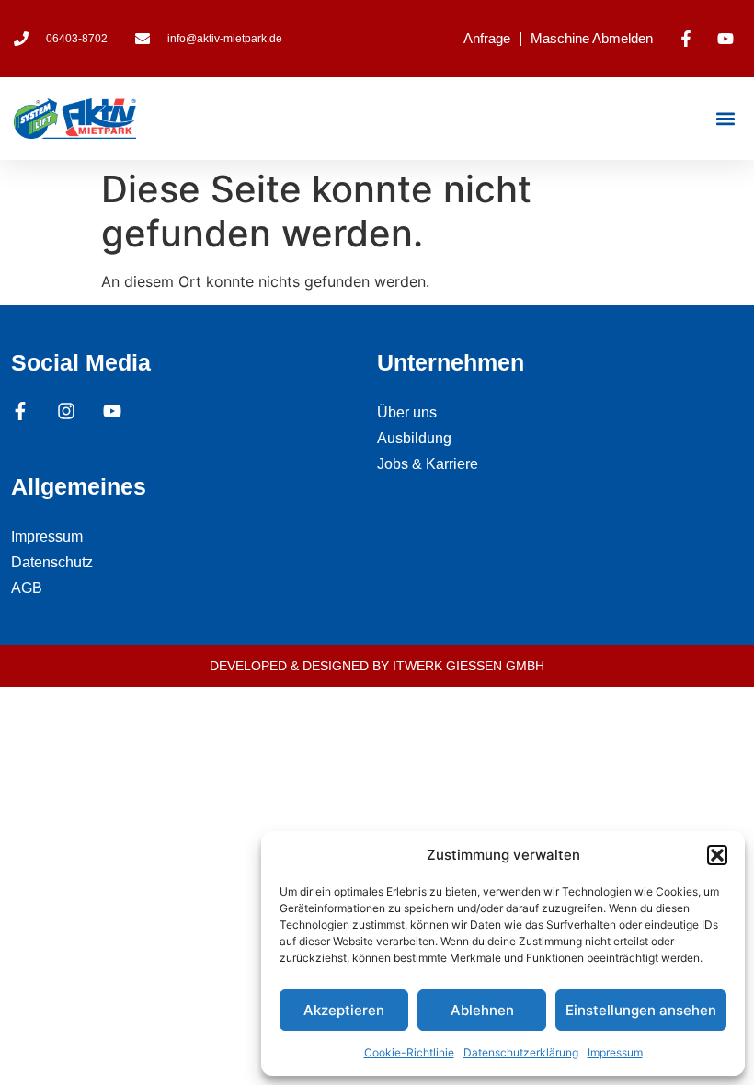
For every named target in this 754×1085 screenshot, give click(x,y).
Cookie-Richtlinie (409, 1052)
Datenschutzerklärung (520, 1052)
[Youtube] (112, 411)
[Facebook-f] (20, 411)
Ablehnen (482, 1010)
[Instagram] (66, 411)
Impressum (615, 1052)
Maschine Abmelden (592, 38)
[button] (717, 855)
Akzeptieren (343, 1010)
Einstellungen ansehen (641, 1010)
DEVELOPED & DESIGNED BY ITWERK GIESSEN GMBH (377, 665)
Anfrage (486, 38)
